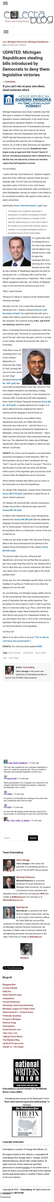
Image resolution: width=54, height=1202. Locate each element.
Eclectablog (10, 81)
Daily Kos (7, 991)
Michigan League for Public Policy (19, 1009)
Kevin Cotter (40, 653)
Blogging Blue (9, 984)
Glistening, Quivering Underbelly (18, 1005)
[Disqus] (27, 721)
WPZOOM (19, 1193)
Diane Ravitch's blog (12, 995)
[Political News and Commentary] (28, 17)
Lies (5, 42)
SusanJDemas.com (12, 1029)
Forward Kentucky (11, 1002)
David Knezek (14, 653)
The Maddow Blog (11, 1040)
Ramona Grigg (9, 1022)
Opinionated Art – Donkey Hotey (18, 1012)
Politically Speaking (12, 1016)
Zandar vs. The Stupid (13, 1047)
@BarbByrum (36, 937)
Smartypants (9, 1026)
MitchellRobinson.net (13, 900)
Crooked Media (10, 988)
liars (5, 658)
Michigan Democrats (17, 42)
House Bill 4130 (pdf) (12, 493)
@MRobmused (18, 897)
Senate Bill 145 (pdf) (12, 510)
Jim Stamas (28, 653)
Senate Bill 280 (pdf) (23, 519)
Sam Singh (13, 658)
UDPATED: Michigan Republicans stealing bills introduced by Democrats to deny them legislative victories (26, 63)
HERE (39, 646)
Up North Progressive (13, 1043)
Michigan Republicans (38, 42)
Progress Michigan (12, 1019)
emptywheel (8, 998)
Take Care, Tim (10, 1033)
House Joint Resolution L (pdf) (28, 205)
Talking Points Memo (13, 1036)
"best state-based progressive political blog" (25, 1102)
